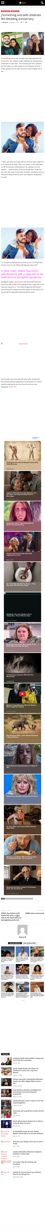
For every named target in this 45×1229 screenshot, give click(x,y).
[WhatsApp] (30, 28)
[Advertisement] (22, 98)
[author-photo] (22, 930)
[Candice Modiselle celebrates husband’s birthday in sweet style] (6, 1157)
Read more (13, 387)
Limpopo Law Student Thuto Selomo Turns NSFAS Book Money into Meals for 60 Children (22, 995)
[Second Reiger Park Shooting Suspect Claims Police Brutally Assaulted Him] (37, 987)
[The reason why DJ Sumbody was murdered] (6, 1164)
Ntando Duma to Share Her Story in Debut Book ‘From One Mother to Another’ (7, 995)
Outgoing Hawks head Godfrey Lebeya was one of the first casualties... (28, 1059)
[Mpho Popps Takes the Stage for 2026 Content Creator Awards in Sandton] (22, 951)
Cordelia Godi (20, 898)
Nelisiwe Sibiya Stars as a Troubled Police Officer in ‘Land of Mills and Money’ (37, 977)
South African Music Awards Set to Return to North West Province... (28, 1122)
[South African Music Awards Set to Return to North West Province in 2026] (6, 1124)
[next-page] (24, 1000)
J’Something (5, 58)
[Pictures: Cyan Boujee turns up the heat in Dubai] (6, 1145)
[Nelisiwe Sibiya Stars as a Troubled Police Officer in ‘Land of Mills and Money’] (37, 969)
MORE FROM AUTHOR (29, 943)
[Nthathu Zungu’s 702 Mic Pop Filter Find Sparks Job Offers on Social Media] (8, 951)
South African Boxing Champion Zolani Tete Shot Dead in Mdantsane (22, 977)
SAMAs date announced (34, 913)
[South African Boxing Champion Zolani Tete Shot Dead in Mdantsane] (22, 969)
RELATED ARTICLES (15, 943)
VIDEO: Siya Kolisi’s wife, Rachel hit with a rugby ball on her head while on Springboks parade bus (11, 916)
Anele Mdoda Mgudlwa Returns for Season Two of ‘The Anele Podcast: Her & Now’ (36, 959)
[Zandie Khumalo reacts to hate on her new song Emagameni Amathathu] (6, 1105)
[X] (20, 28)
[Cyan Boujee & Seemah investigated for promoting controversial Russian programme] (6, 1093)
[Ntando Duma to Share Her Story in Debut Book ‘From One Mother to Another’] (8, 987)
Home (2, 7)
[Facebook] (15, 28)
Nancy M (5, 22)
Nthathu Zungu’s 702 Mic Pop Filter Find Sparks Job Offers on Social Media (8, 959)
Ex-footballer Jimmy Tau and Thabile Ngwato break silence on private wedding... (28, 1132)
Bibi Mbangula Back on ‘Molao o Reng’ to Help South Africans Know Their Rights (7, 977)
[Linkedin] (35, 28)
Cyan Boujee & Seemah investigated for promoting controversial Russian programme (27, 1092)
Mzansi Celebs (18, 7)
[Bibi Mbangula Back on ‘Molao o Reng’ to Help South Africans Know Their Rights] (8, 969)
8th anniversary (10, 898)
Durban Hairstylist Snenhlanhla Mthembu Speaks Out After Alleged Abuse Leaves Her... (28, 1081)
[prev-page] (21, 1000)
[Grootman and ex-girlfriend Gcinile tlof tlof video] (6, 1114)
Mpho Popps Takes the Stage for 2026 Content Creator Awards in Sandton (22, 959)
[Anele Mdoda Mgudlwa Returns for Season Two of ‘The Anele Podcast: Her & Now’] (37, 951)
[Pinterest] (25, 28)
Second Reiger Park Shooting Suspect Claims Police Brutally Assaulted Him (37, 995)
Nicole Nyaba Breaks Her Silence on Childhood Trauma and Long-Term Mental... (26, 1070)
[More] (39, 28)
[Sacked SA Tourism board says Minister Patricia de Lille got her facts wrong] (6, 1175)
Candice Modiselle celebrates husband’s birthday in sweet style (27, 1153)
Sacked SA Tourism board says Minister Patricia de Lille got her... (27, 1173)
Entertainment (9, 7)
